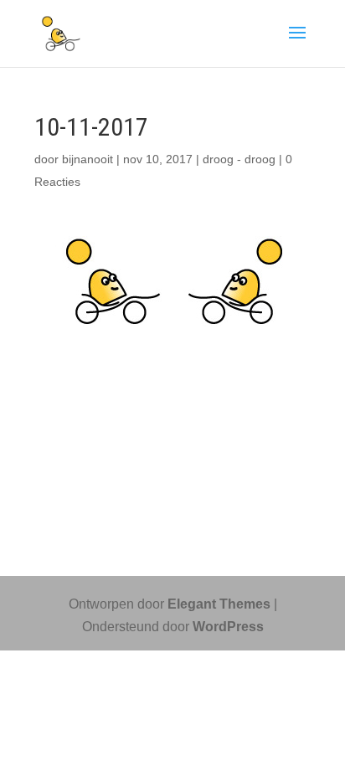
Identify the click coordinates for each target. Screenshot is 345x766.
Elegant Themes (218, 604)
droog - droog (239, 159)
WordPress (228, 626)
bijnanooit (87, 159)
